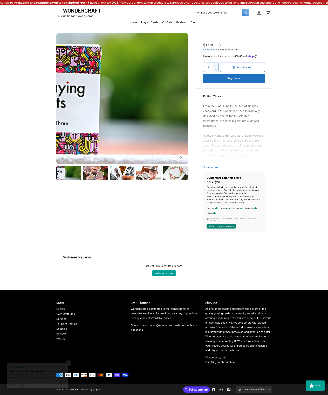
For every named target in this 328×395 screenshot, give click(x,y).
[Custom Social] (228, 389)
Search (60, 309)
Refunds (61, 318)
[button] (267, 12)
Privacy (60, 338)
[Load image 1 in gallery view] (68, 173)
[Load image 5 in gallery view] (175, 173)
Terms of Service (66, 323)
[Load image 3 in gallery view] (122, 173)
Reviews (61, 333)
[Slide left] (174, 157)
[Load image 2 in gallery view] (95, 173)
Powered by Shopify (90, 389)
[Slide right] (181, 157)
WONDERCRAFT (72, 389)
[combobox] (221, 12)
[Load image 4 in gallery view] (148, 173)
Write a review (164, 273)
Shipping (208, 49)
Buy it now (234, 78)
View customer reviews (221, 226)
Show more (210, 167)
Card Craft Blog (65, 314)
